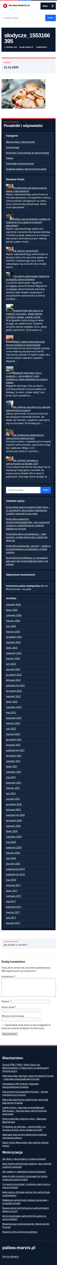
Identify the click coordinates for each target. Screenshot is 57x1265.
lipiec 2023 (12, 647)
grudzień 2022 (14, 674)
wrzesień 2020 (14, 820)
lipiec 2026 (12, 610)
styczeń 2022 (13, 734)
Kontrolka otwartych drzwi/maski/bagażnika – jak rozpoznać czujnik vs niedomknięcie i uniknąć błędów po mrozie (28, 523)
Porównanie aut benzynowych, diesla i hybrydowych (26, 189)
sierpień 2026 (13, 604)
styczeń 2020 (13, 863)
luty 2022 (11, 728)
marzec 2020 (13, 852)
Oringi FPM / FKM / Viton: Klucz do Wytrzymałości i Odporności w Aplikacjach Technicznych (25, 1068)
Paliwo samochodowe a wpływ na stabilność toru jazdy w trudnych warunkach (28, 222)
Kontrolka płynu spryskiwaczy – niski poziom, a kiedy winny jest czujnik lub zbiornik (26, 537)
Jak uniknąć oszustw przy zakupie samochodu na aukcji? (28, 408)
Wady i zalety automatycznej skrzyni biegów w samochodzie (25, 343)
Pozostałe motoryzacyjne (20, 163)
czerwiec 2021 (13, 771)
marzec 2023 (13, 658)
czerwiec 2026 (13, 615)
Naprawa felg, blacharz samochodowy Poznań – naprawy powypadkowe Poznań (28, 1077)
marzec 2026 (13, 620)
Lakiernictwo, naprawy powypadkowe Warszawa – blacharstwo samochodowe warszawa (24, 1111)
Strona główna (10, 1256)
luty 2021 (11, 793)
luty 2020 (11, 858)
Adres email (8, 1007)
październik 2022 (15, 685)
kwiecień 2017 (13, 906)
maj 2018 (11, 879)
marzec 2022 (13, 723)
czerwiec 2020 (13, 836)
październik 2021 (15, 750)
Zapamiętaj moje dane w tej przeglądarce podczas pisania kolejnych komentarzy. (26, 1026)
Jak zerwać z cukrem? (15, 944)
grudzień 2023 (14, 636)
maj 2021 (11, 777)
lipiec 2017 (12, 890)
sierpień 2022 (13, 696)
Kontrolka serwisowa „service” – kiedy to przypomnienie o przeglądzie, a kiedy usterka (28, 549)
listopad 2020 (13, 809)
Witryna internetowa (12, 1016)
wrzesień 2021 (14, 755)
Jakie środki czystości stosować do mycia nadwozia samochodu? (24, 1178)
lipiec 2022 (12, 701)
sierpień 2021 (13, 761)
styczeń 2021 (13, 798)
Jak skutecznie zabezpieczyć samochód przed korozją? (25, 436)
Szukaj (50, 18)
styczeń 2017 (13, 923)
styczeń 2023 (13, 669)
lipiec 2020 (12, 831)
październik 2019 (15, 869)
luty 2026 (11, 626)
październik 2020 (15, 815)
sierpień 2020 (13, 826)
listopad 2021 (13, 744)
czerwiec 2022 (13, 707)
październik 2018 (15, 874)
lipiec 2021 (12, 766)
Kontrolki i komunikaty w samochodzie (27, 152)
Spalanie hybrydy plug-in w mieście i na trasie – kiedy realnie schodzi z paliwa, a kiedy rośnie (24, 314)
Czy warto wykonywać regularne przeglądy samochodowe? (27, 278)
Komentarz (8, 976)
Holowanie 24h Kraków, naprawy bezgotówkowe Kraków (20, 1085)
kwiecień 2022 (13, 718)
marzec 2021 (13, 788)
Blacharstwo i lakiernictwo (20, 142)
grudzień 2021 (14, 739)
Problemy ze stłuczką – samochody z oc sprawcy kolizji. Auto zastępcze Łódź (24, 1128)
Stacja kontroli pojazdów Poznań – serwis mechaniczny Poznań (25, 1093)
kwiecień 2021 (13, 782)
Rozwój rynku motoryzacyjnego (19, 1231)
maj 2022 (11, 712)
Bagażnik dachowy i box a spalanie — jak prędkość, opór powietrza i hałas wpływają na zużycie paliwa (27, 377)
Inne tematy (12, 147)
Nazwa (6, 1001)
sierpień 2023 (13, 642)
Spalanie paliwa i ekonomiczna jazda (26, 169)
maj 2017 (11, 901)
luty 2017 (11, 917)
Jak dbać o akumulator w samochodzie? (24, 1159)
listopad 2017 (13, 885)
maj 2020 (11, 842)
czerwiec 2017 (13, 896)
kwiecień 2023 (13, 653)
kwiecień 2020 (13, 847)
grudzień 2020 (14, 804)
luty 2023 (11, 663)
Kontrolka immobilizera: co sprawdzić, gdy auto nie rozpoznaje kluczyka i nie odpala (27, 561)
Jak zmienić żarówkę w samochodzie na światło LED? (22, 462)
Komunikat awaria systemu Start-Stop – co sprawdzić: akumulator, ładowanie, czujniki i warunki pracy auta (28, 510)
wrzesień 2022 (14, 691)
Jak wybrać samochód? (25, 251)
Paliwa (9, 158)
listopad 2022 (13, 680)
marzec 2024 (13, 631)
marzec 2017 (13, 912)
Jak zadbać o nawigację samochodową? (24, 1171)
